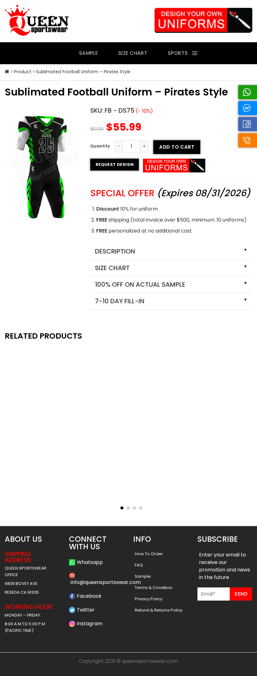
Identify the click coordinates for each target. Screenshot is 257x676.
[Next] (242, 412)
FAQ (139, 565)
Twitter (86, 609)
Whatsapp (90, 562)
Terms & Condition (153, 588)
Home (7, 72)
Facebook (89, 596)
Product (22, 72)
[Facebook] (247, 124)
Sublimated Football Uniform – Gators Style (213, 495)
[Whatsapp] (247, 92)
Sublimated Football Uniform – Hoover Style (128, 495)
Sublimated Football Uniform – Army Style (43, 495)
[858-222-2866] (247, 140)
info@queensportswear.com (106, 582)
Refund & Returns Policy (158, 610)
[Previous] (14, 412)
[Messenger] (247, 108)
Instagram (89, 623)
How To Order (149, 554)
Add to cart (176, 147)
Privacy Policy (148, 599)
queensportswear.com (150, 661)
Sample (143, 576)
